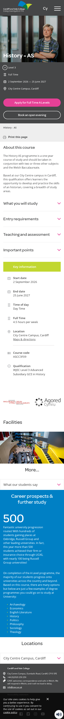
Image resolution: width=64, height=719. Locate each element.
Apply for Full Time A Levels (32, 102)
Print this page (17, 137)
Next (33, 458)
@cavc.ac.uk (16, 687)
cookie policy (10, 712)
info (9, 687)
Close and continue (47, 699)
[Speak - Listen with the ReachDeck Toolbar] (58, 714)
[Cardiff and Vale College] (17, 13)
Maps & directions (24, 339)
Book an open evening (32, 115)
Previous (30, 458)
